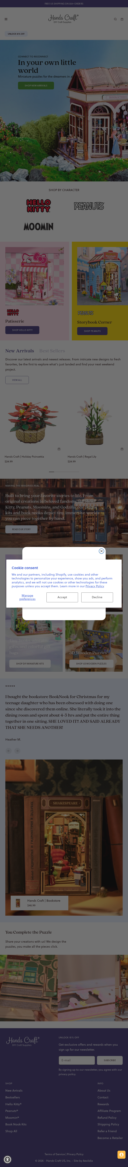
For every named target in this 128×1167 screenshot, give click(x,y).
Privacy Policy (95, 586)
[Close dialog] (101, 551)
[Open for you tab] (122, 1155)
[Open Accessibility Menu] (7, 1159)
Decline (97, 597)
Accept (62, 597)
